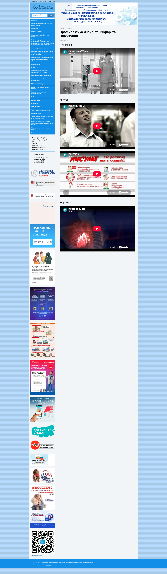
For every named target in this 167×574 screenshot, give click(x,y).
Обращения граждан (38, 84)
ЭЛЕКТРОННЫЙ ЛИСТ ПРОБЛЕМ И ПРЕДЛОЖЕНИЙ (42, 117)
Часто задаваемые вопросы (40, 110)
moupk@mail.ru (42, 149)
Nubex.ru (48, 564)
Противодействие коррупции (41, 75)
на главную (33, 1)
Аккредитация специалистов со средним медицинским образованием (42, 53)
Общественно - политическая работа (41, 128)
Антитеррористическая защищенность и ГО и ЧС (39, 71)
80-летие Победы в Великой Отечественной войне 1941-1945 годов (42, 123)
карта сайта (52, 1)
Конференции (35, 64)
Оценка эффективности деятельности (39, 92)
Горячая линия (36, 113)
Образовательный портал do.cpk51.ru (40, 35)
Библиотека (35, 97)
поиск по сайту (43, 1)
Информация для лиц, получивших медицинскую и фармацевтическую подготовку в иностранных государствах (42, 42)
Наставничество (36, 133)
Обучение (34, 28)
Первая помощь (36, 32)
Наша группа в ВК (37, 555)
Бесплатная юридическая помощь (40, 88)
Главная (34, 20)
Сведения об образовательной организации (41, 24)
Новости (69, 28)
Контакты (34, 103)
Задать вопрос (36, 107)
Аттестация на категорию (39, 48)
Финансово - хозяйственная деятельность (40, 79)
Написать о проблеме (43, 242)
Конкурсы (34, 67)
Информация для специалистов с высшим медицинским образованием (42, 59)
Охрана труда (36, 100)
